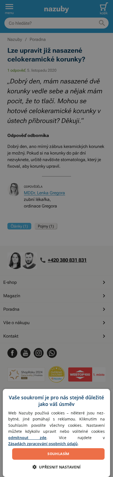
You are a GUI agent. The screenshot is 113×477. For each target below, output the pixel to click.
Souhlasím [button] (58, 453)
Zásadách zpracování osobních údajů (43, 443)
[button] (56, 467)
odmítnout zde (27, 437)
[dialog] (56, 433)
